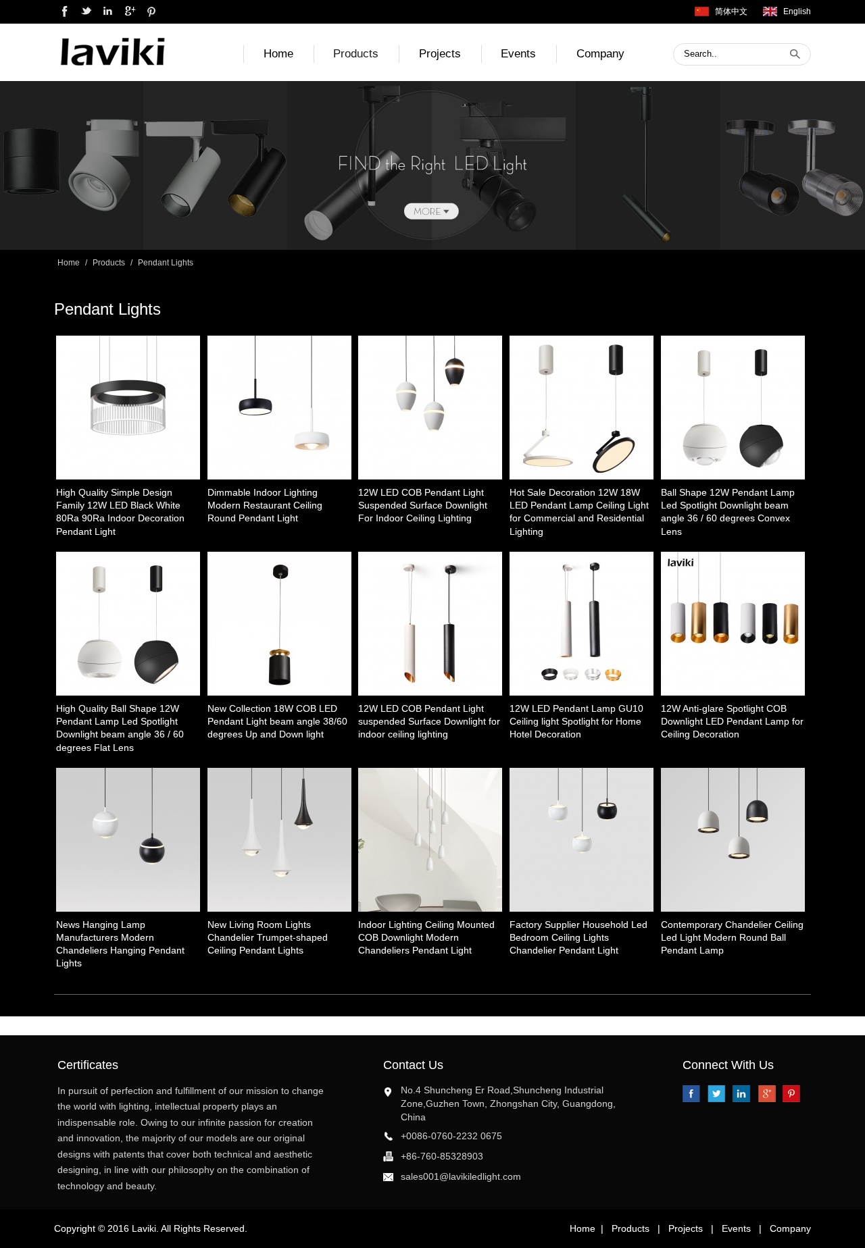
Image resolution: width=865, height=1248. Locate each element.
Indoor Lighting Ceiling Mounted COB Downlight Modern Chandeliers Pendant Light (426, 937)
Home (278, 53)
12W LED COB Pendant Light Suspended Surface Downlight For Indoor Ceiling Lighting (422, 505)
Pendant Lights (165, 263)
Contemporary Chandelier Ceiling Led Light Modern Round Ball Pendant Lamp (732, 937)
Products (355, 53)
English (797, 11)
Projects (440, 53)
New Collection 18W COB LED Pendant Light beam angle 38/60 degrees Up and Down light (277, 721)
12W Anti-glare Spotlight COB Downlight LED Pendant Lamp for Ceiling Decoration (732, 721)
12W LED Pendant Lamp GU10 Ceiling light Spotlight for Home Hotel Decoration (576, 721)
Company (600, 53)
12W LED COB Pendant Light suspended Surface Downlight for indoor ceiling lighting (429, 721)
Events (518, 53)
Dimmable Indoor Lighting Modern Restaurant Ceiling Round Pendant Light (264, 505)
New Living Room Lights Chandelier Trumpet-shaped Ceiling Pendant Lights (267, 937)
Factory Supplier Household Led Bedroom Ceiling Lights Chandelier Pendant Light (578, 937)
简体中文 (731, 11)
